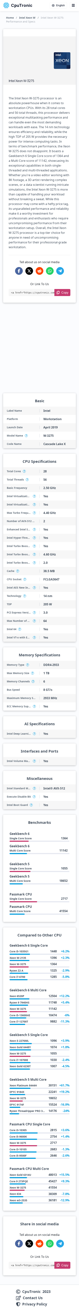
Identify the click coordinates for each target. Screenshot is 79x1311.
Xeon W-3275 (18, 964)
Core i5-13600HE (20, 1015)
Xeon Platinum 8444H (23, 1085)
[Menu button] (73, 5)
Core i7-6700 (17, 977)
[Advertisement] (29, 58)
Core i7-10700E (19, 1060)
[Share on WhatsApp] (50, 271)
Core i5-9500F (18, 1155)
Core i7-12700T (19, 1021)
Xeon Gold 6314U (20, 1175)
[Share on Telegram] (60, 271)
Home (10, 17)
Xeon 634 (15, 1194)
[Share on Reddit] (39, 271)
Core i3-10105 (18, 1149)
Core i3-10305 (18, 1130)
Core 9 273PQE (19, 1181)
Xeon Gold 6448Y (20, 1047)
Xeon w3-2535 (18, 1200)
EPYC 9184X (17, 1092)
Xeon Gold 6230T (20, 1066)
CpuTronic (21, 5)
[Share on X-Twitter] (29, 271)
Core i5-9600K (18, 1136)
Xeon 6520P (17, 996)
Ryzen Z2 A (16, 970)
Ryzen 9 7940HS (19, 1002)
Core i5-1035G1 (19, 951)
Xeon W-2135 (18, 958)
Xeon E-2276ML (19, 1040)
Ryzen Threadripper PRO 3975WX (30, 1111)
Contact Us (33, 1298)
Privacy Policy (34, 1304)
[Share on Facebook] (19, 271)
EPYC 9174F (17, 1104)
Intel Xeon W (27, 17)
